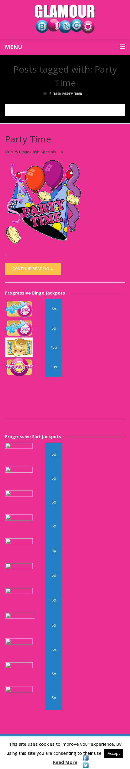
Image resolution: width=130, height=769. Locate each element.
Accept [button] (114, 753)
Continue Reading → (33, 269)
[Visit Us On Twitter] (85, 765)
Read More (65, 762)
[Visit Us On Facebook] (85, 757)
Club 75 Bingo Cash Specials (30, 152)
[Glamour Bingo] (65, 19)
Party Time (28, 139)
